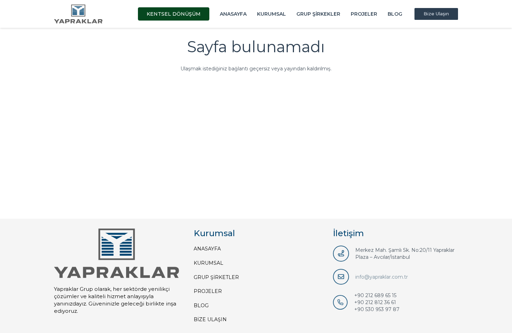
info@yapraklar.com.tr (381, 277)
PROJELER (208, 291)
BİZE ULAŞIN (210, 319)
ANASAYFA (207, 249)
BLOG (201, 305)
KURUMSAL (208, 263)
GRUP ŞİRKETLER (216, 277)
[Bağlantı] (78, 14)
